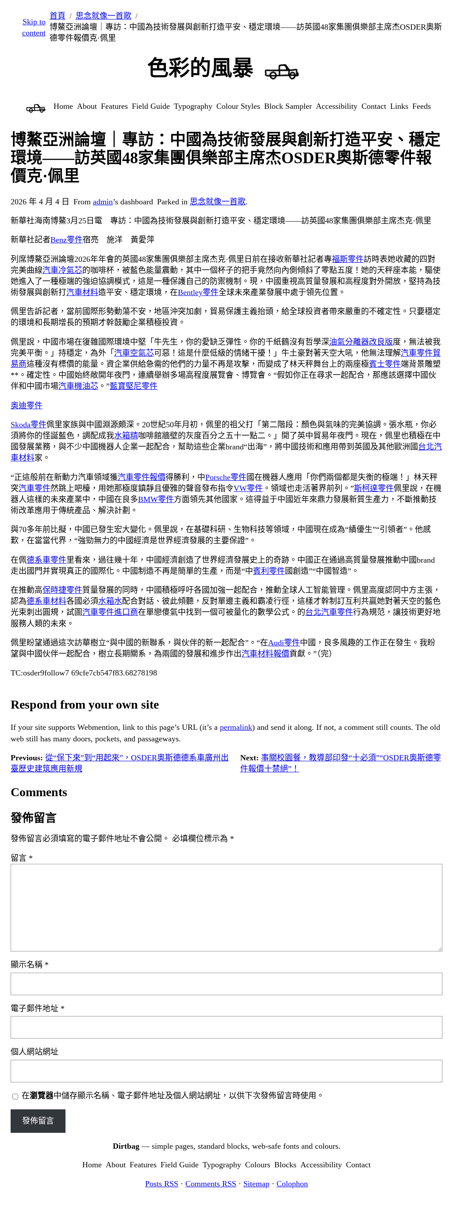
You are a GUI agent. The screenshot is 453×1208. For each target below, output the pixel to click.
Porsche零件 (225, 477)
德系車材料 (46, 601)
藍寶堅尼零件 (133, 386)
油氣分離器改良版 (361, 341)
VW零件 (248, 488)
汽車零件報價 (141, 477)
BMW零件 (156, 499)
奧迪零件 (26, 405)
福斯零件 (348, 259)
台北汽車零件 (329, 612)
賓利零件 (269, 571)
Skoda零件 (28, 424)
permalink (236, 727)
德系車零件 (46, 560)
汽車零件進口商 (110, 612)
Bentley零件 (198, 292)
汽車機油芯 (78, 386)
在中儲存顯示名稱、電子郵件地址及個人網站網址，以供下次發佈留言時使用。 (173, 1095)
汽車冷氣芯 (62, 270)
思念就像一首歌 (103, 16)
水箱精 (126, 435)
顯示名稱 (30, 964)
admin (103, 201)
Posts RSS (161, 1183)
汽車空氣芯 (134, 353)
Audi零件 (284, 642)
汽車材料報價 (265, 653)
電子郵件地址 (38, 1008)
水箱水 (110, 601)
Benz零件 (66, 239)
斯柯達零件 (374, 488)
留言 (22, 858)
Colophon (292, 1183)
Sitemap (256, 1183)
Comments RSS (210, 1183)
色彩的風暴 (200, 68)
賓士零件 (385, 364)
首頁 (57, 16)
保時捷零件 (62, 590)
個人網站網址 (34, 1051)
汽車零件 (34, 488)
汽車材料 (82, 292)
